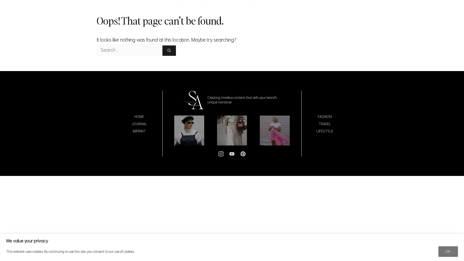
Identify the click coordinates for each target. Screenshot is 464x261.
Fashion (325, 117)
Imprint (139, 131)
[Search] (169, 50)
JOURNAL (202, 7)
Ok (448, 251)
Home (139, 117)
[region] (232, 247)
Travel (325, 124)
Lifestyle (324, 131)
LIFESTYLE (279, 7)
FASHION (228, 7)
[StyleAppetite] (102, 7)
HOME (180, 7)
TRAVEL (252, 7)
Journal (139, 124)
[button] (362, 7)
